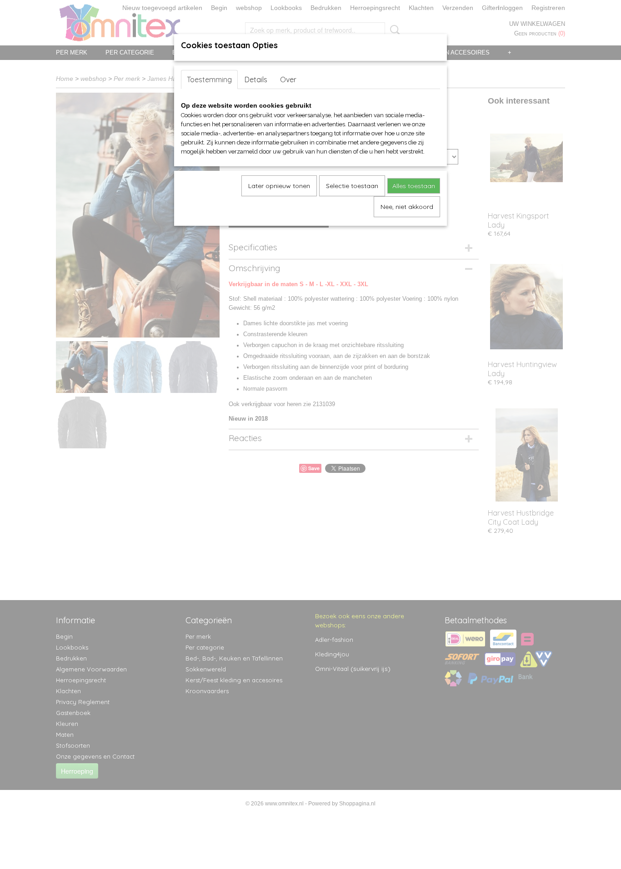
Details (256, 79)
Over (288, 79)
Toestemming (209, 79)
